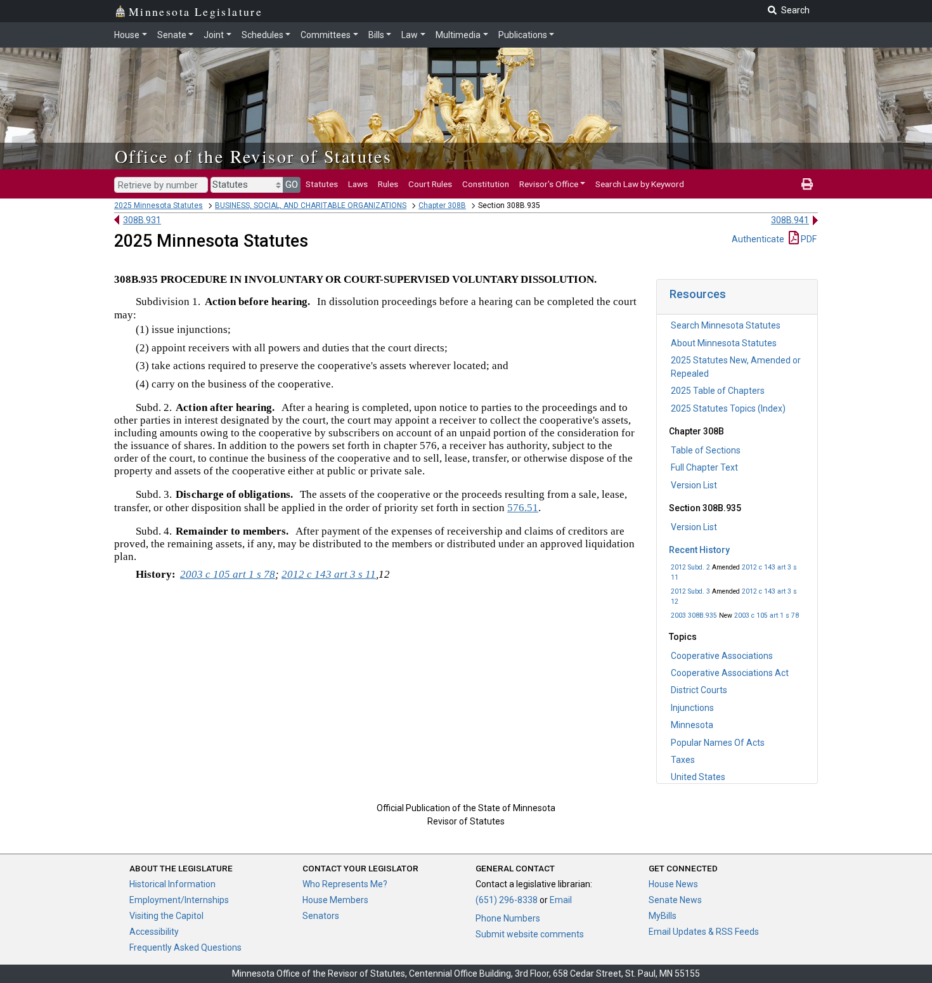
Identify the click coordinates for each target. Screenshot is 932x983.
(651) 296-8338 (507, 900)
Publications (522, 35)
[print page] (807, 183)
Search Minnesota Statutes (725, 325)
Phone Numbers (508, 918)
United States (698, 777)
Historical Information (172, 884)
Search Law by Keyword (639, 184)
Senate (171, 35)
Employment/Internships (179, 900)
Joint (214, 35)
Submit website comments (530, 934)
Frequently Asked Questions (185, 947)
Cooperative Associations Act (730, 673)
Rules (388, 184)
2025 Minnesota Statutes (158, 205)
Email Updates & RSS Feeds (704, 932)
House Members (335, 900)
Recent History (699, 550)
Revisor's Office (548, 184)
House (126, 35)
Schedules (262, 35)
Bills (376, 35)
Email (561, 900)
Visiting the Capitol (166, 916)
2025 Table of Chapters (718, 391)
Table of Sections (706, 450)
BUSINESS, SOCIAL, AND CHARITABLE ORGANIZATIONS (310, 205)
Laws (358, 184)
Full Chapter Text (704, 467)
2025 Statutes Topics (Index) (728, 408)
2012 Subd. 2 (690, 567)
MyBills (662, 916)
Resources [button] (698, 294)
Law (409, 35)
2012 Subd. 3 (690, 591)
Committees (326, 35)
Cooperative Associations (722, 656)
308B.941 (790, 220)
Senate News (675, 900)
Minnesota (692, 725)
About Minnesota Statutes (724, 343)
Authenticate (758, 239)
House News (673, 884)
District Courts (699, 690)
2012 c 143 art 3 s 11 (329, 574)
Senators (320, 916)
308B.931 (142, 220)
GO (291, 184)
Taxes (683, 760)
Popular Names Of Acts (718, 743)
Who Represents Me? (344, 884)
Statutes (322, 184)
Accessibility (154, 932)
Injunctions (692, 708)
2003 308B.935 (694, 615)
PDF (808, 239)
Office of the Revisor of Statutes (253, 156)
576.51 (522, 508)
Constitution (485, 184)
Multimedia (458, 35)
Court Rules (430, 184)
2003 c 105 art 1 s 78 (766, 615)
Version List (694, 485)
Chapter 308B (442, 205)
